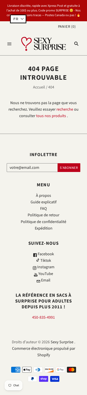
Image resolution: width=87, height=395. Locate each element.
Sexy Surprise (62, 342)
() (67, 26)
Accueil (39, 87)
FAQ (43, 208)
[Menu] (9, 44)
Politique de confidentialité (43, 222)
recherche (64, 109)
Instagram (45, 267)
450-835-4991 (43, 317)
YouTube (45, 274)
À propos (43, 195)
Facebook (45, 254)
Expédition (43, 228)
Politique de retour (43, 215)
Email (45, 280)
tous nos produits (51, 116)
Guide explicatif (43, 202)
